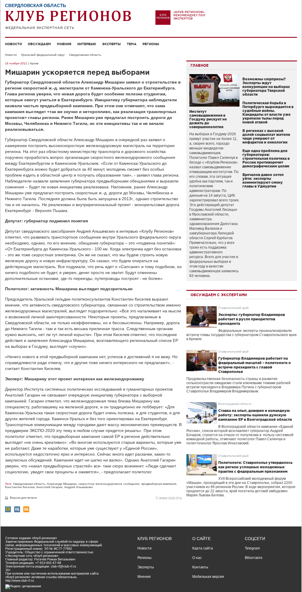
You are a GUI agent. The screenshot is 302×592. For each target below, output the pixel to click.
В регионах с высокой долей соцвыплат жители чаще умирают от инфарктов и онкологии (266, 136)
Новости (13, 44)
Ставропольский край (233, 307)
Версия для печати (23, 497)
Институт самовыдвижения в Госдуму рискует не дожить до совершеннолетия (208, 119)
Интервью (86, 44)
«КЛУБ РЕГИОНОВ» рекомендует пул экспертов (189, 15)
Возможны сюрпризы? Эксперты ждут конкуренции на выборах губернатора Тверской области (266, 86)
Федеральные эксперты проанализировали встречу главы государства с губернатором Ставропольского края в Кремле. (241, 335)
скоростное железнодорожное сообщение (108, 483)
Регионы (150, 44)
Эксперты (111, 44)
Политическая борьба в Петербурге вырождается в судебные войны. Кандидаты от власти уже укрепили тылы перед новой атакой (267, 112)
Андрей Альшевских (78, 487)
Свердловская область (85, 54)
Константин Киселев (20, 487)
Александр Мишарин (62, 483)
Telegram (252, 548)
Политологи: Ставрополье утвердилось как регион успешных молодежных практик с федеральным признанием (255, 467)
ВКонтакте (253, 558)
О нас (197, 558)
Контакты (200, 567)
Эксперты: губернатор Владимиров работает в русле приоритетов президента (251, 319)
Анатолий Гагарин (49, 487)
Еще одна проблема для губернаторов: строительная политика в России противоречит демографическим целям (266, 158)
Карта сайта (202, 548)
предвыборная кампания (158, 483)
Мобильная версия (208, 577)
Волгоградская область (235, 403)
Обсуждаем (39, 44)
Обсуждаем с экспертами (219, 295)
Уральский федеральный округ (43, 54)
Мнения (64, 44)
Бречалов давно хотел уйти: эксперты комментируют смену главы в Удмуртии (263, 180)
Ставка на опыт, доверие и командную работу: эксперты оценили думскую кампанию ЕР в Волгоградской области (255, 415)
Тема (132, 44)
